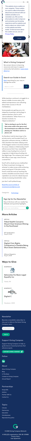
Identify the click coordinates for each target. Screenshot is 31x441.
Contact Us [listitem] (5, 397)
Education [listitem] (5, 413)
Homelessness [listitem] (6, 415)
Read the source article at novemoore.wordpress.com (11, 186)
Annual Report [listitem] (6, 379)
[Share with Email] (28, 37)
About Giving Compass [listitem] (9, 369)
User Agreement (15, 438)
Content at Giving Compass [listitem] (10, 376)
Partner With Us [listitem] (6, 394)
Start (5, 80)
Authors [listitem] (4, 392)
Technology (14, 193)
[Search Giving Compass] (24, 2)
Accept (19, 38)
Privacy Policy (15, 436)
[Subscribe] (27, 208)
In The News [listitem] (5, 374)
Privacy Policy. (9, 34)
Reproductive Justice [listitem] (8, 417)
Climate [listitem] (4, 408)
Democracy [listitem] (5, 410)
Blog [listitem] (3, 371)
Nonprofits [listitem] (5, 389)
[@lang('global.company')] (3, 2)
